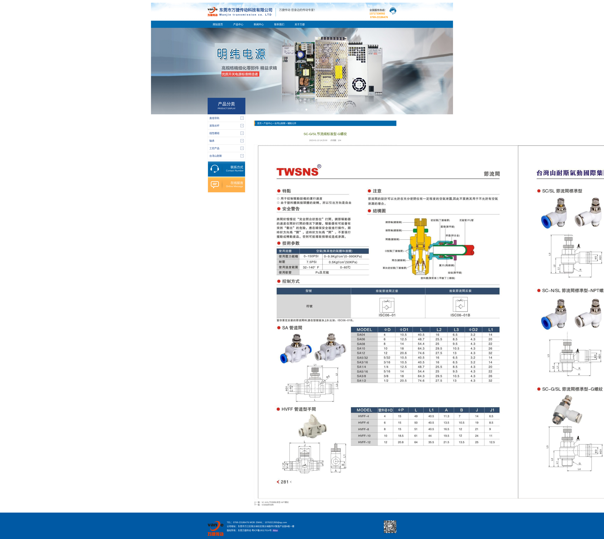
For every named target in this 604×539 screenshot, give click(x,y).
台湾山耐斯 (279, 123)
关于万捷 (300, 24)
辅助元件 (292, 123)
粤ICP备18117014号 (262, 530)
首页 (259, 123)
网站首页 (218, 24)
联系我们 (279, 24)
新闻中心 (259, 24)
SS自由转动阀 (268, 505)
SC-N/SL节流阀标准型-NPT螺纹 (275, 502)
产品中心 (238, 24)
